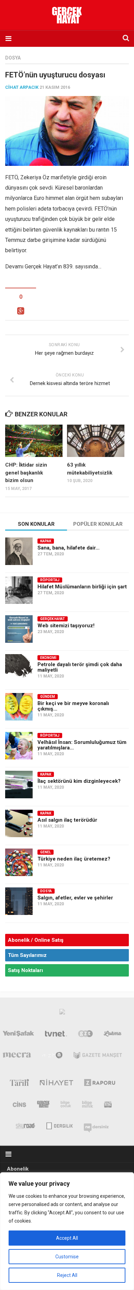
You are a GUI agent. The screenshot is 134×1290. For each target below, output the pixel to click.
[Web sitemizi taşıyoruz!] (19, 629)
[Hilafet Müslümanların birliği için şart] (19, 590)
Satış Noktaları (25, 970)
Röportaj (49, 580)
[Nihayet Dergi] (56, 1084)
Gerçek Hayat (52, 619)
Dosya (13, 58)
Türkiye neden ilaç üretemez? (73, 859)
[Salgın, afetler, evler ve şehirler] (19, 901)
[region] (67, 1231)
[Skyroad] (25, 1125)
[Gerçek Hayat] (43, 1105)
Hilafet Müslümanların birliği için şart (82, 587)
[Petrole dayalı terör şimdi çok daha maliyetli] (19, 668)
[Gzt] (85, 1035)
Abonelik (18, 1169)
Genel (45, 852)
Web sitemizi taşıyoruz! (65, 625)
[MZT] (52, 1057)
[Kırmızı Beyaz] (108, 1105)
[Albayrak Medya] (62, 1013)
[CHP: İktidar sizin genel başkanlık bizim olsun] (34, 441)
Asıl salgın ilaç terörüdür (67, 820)
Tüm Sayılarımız (27, 955)
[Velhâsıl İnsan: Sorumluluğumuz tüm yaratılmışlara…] (19, 745)
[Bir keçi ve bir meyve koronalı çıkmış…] (19, 707)
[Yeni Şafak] (18, 1035)
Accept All (67, 1238)
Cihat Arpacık (21, 87)
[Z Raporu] (99, 1084)
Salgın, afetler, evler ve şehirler (75, 898)
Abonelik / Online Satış (36, 940)
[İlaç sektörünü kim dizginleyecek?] (19, 784)
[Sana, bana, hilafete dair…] (19, 551)
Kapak (45, 541)
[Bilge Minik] (87, 1105)
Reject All (67, 1275)
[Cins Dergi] (19, 1105)
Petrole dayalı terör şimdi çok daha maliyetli (79, 667)
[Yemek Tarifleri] (113, 1035)
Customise (67, 1256)
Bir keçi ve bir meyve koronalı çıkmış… (73, 706)
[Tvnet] (56, 1035)
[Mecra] (16, 1057)
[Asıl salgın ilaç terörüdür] (19, 823)
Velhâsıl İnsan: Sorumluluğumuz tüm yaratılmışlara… (81, 745)
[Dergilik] (59, 1125)
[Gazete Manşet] (98, 1057)
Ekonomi (48, 658)
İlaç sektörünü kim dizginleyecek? (79, 781)
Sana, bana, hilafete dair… (68, 548)
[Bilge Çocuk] (65, 1105)
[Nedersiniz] (96, 1125)
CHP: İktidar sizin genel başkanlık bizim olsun (26, 472)
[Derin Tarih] (19, 1084)
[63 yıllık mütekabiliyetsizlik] (95, 441)
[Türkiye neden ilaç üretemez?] (19, 862)
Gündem (47, 697)
